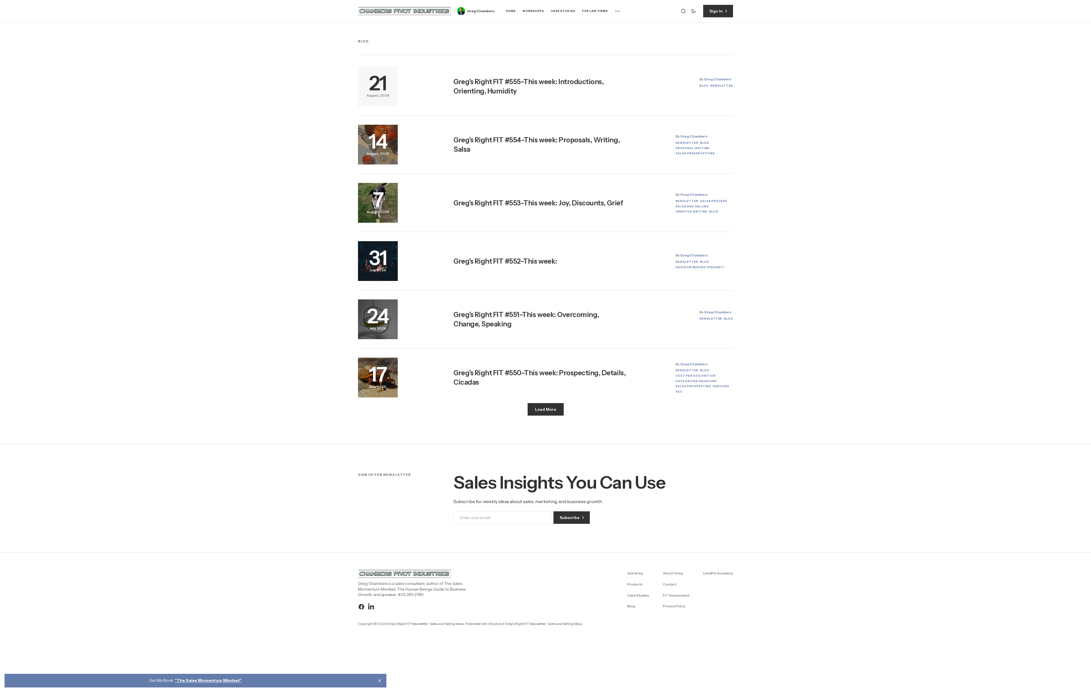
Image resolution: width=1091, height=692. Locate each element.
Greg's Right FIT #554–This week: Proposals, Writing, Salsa (536, 145)
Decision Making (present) (700, 267)
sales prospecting (693, 386)
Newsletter (721, 85)
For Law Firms (595, 10)
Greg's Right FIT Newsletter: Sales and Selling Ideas (543, 624)
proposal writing (692, 148)
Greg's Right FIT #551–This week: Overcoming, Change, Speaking (526, 319)
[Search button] (683, 11)
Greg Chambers (481, 11)
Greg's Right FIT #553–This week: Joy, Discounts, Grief (538, 203)
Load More (545, 409)
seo (679, 391)
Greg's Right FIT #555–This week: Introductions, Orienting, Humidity (528, 86)
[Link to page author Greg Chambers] (461, 11)
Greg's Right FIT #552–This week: (505, 261)
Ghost (492, 624)
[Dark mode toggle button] (694, 11)
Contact (669, 584)
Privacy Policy (674, 606)
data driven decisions (696, 381)
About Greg (673, 573)
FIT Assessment (676, 595)
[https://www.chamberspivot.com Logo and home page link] (404, 11)
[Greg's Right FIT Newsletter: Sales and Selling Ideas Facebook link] (362, 606)
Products (635, 584)
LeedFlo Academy (718, 573)
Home (511, 10)
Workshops (533, 10)
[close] (379, 680)
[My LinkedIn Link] (370, 606)
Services (721, 386)
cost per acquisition (696, 375)
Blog (704, 85)
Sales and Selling (692, 206)
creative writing (691, 211)
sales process (713, 201)
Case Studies (563, 10)
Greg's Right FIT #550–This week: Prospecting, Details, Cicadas (539, 378)
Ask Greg (635, 573)
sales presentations (695, 153)
